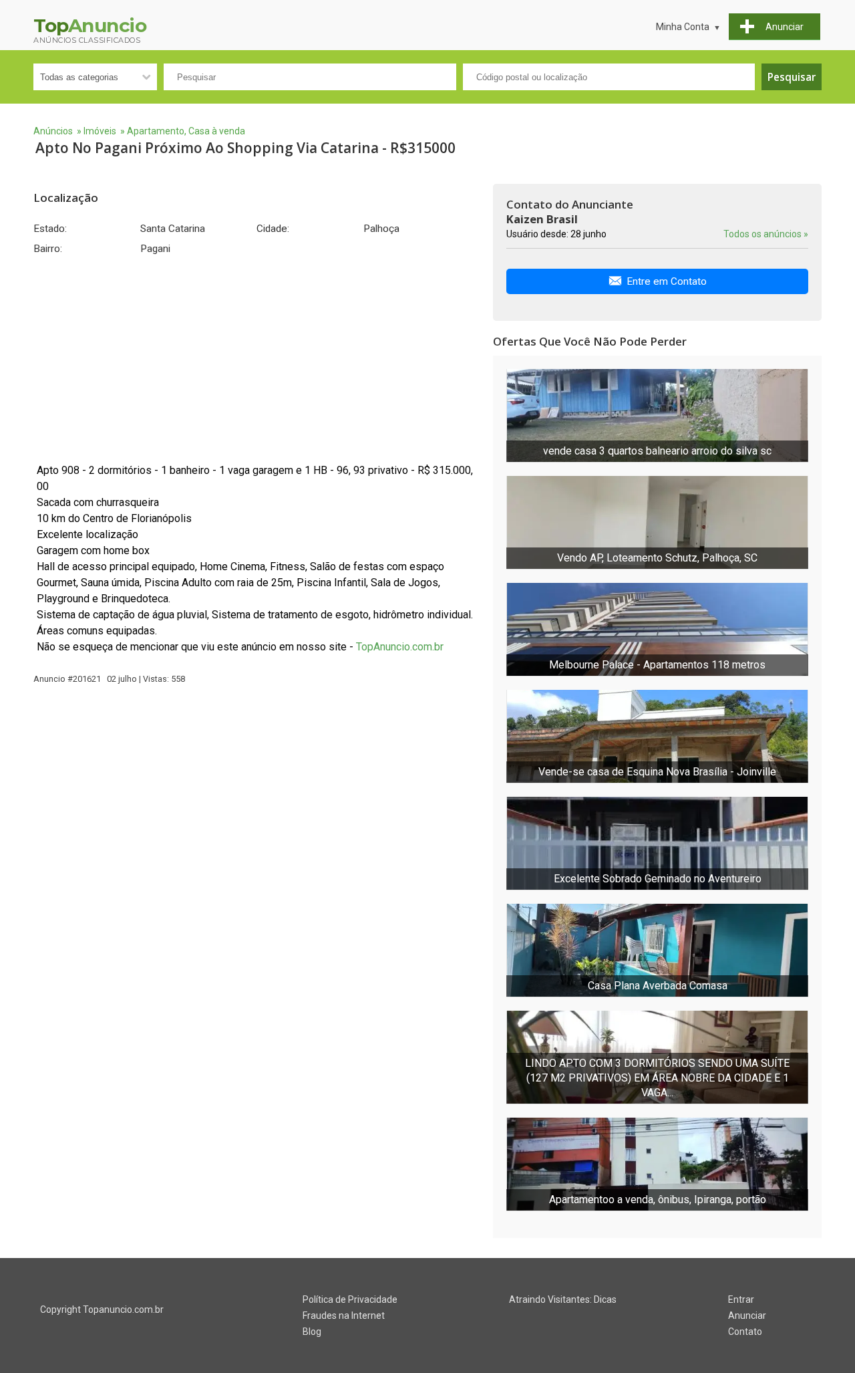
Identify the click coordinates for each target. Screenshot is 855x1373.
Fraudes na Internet (344, 1315)
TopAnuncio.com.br (400, 646)
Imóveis (99, 131)
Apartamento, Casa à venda (186, 131)
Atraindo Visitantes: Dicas (563, 1299)
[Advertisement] (256, 359)
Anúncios (53, 131)
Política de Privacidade (350, 1299)
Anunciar (747, 1315)
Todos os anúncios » (765, 234)
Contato (745, 1331)
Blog (312, 1331)
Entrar (741, 1299)
